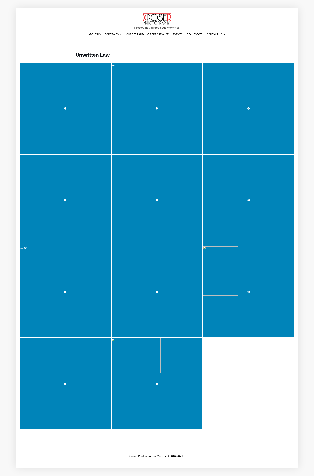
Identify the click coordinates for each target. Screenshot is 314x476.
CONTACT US (214, 34)
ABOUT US (94, 34)
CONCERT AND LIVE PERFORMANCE (147, 34)
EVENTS (178, 34)
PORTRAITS (112, 34)
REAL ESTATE (195, 34)
